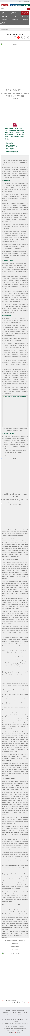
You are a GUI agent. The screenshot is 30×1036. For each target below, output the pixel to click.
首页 (3, 13)
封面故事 (13, 13)
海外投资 (14, 16)
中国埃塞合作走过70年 (8, 1000)
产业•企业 (25, 16)
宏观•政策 (25, 13)
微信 (20, 1)
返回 (26, 37)
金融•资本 (4, 16)
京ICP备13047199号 (19, 1030)
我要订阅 (27, 1)
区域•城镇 (4, 19)
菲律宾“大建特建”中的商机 (20, 1002)
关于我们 (2, 23)
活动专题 (25, 19)
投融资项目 (15, 19)
